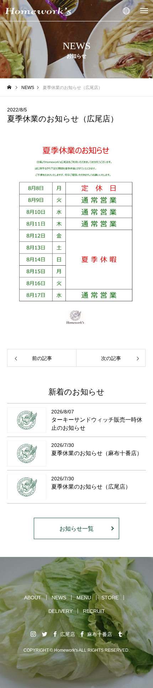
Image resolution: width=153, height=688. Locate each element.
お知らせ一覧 (76, 529)
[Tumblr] (119, 633)
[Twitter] (44, 633)
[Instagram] (33, 633)
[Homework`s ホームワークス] (38, 10)
